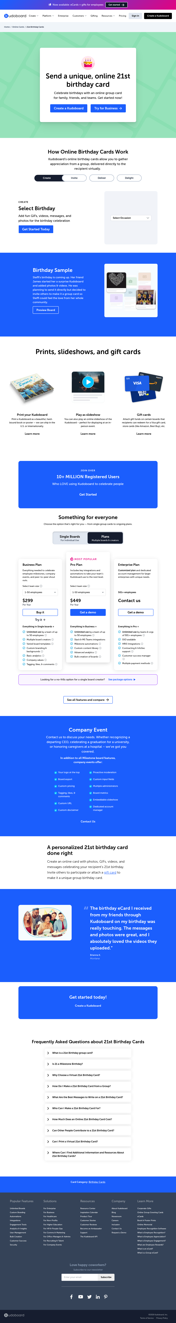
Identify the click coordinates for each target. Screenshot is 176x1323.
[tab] (69, 538)
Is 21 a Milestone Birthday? (67, 1064)
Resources (107, 16)
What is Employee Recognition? (151, 1233)
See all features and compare (86, 699)
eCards (140, 1216)
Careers (115, 1220)
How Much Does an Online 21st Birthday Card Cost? (82, 1119)
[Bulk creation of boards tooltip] (100, 656)
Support (83, 1233)
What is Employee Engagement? (151, 1241)
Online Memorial (144, 1225)
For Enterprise (49, 1208)
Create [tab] (47, 178)
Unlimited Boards (17, 1208)
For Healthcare (50, 1216)
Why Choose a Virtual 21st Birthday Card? (76, 1075)
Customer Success (18, 1241)
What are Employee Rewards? (150, 1245)
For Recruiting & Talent (53, 1241)
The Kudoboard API (88, 1237)
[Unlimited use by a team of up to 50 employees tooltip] (45, 635)
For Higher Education (52, 1225)
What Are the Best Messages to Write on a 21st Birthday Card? (87, 1097)
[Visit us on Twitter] (89, 1297)
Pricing (122, 16)
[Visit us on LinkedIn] (98, 1297)
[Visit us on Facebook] (71, 1297)
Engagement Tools (18, 1225)
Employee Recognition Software (151, 1229)
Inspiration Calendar (89, 1212)
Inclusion (116, 1225)
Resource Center (87, 1208)
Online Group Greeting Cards (150, 1212)
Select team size (31, 586)
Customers (78, 16)
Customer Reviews (88, 1225)
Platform (46, 16)
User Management (18, 1233)
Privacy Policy (162, 1318)
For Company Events (52, 1245)
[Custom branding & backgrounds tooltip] (42, 651)
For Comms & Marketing (54, 1233)
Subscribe (106, 1277)
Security (13, 1245)
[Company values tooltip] (45, 660)
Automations (15, 1216)
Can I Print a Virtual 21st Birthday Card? (75, 1141)
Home (7, 27)
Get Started (88, 494)
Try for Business (106, 108)
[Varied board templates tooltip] (52, 644)
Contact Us (88, 821)
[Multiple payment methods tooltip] (152, 663)
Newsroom (117, 1216)
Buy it (40, 612)
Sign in (135, 15)
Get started (114, 5)
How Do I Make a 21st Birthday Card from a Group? (81, 1086)
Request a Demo (119, 1233)
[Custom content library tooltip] (100, 648)
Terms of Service (147, 1318)
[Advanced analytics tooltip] (95, 652)
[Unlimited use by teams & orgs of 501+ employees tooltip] (143, 635)
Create (32, 16)
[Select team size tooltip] (41, 586)
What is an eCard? (145, 1249)
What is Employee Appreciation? (151, 1237)
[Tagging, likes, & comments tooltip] (56, 664)
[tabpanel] (88, 628)
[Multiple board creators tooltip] (52, 639)
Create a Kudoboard (158, 15)
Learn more (32, 433)
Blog (114, 1212)
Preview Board (45, 310)
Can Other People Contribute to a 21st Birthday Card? (83, 1130)
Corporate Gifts (144, 1208)
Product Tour (86, 1216)
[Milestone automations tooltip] (99, 644)
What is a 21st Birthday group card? (72, 1053)
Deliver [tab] (102, 178)
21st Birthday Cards (35, 27)
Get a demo (88, 612)
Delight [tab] (129, 178)
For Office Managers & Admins (56, 1237)
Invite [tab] (74, 178)
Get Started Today (36, 229)
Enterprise (63, 16)
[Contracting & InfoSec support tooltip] (132, 651)
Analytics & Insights (18, 1229)
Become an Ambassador (91, 1229)
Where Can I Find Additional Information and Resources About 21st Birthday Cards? (88, 1154)
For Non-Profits (50, 1220)
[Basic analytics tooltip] (43, 655)
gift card (110, 872)
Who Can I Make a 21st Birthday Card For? (76, 1108)
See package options (120, 679)
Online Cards (18, 27)
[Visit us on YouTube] (80, 1296)
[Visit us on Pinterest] (105, 1297)
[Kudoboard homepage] (14, 1315)
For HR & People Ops (53, 1229)
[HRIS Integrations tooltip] (142, 644)
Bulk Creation (16, 1237)
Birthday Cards (97, 1182)
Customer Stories (88, 1220)
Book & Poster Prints (146, 1220)
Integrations (15, 1220)
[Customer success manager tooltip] (123, 659)
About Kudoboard (119, 1208)
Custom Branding (17, 1212)
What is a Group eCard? (147, 1253)
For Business (48, 1212)
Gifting (94, 16)
